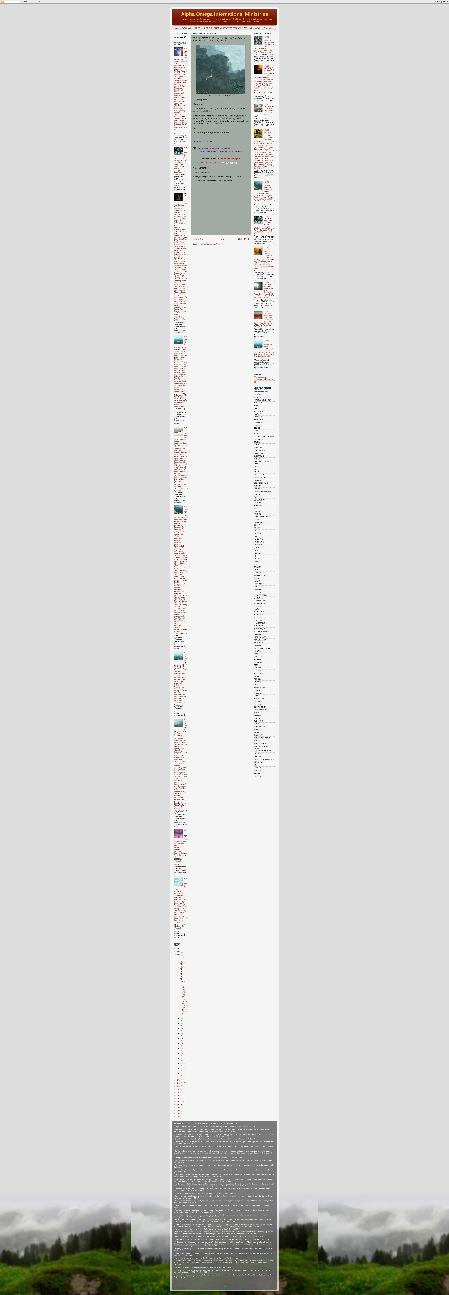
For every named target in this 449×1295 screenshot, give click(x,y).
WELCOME (187, 28)
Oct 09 (183, 1063)
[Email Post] (222, 162)
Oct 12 (183, 1048)
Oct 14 (183, 1038)
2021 (179, 955)
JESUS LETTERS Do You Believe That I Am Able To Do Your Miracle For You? (264, 110)
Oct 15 (183, 1034)
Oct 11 (183, 1053)
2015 (179, 1092)
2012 (179, 1101)
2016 (179, 1089)
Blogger (229, 1286)
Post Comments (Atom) (211, 244)
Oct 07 (183, 1073)
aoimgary (204, 162)
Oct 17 (183, 1024)
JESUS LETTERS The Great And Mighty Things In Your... (183, 1007)
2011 (179, 1104)
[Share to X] (231, 163)
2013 (179, 1098)
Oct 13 (183, 1044)
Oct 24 (183, 967)
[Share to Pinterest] (235, 163)
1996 (179, 1114)
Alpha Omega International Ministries (224, 14)
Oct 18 (183, 1019)
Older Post (243, 239)
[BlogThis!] (229, 163)
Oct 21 (183, 972)
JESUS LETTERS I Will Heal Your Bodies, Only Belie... (183, 989)
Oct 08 (183, 1068)
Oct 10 (183, 1058)
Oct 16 (183, 1029)
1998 (179, 1107)
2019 (179, 1080)
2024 (179, 952)
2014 (179, 1095)
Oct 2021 (182, 957)
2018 (179, 1083)
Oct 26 (183, 962)
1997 (179, 1111)
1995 (179, 1117)
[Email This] (227, 163)
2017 (179, 1086)
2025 (179, 948)
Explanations (268, 28)
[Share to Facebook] (233, 163)
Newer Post (199, 239)
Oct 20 (183, 977)
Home (176, 28)
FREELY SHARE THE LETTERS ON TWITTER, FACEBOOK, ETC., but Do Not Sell (227, 28)
